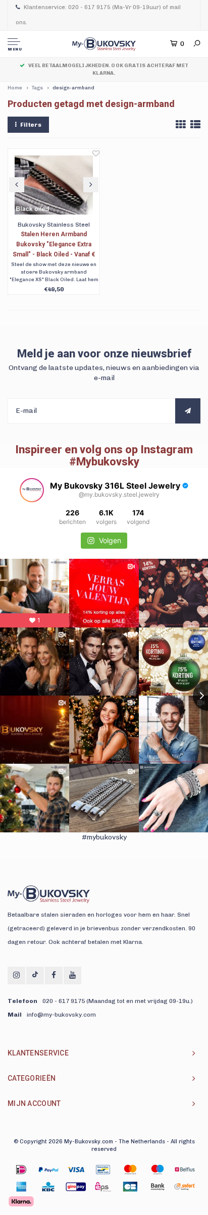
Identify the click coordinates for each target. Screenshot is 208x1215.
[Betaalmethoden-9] (75, 1186)
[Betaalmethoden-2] (75, 1169)
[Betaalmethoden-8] (48, 1186)
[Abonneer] (187, 411)
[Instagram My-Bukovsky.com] (16, 975)
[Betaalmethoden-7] (21, 1186)
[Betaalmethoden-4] (130, 1169)
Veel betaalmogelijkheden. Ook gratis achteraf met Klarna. (108, 69)
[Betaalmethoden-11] (130, 1186)
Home (15, 88)
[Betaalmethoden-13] (184, 1186)
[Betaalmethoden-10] (103, 1186)
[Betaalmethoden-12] (157, 1186)
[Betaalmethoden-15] (48, 1169)
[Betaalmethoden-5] (157, 1169)
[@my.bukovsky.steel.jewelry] (32, 490)
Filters (30, 124)
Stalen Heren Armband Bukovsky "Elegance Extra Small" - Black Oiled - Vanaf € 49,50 (54, 245)
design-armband (73, 88)
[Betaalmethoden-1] (21, 1169)
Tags (37, 88)
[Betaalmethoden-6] (184, 1169)
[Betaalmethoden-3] (103, 1169)
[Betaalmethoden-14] (21, 1201)
